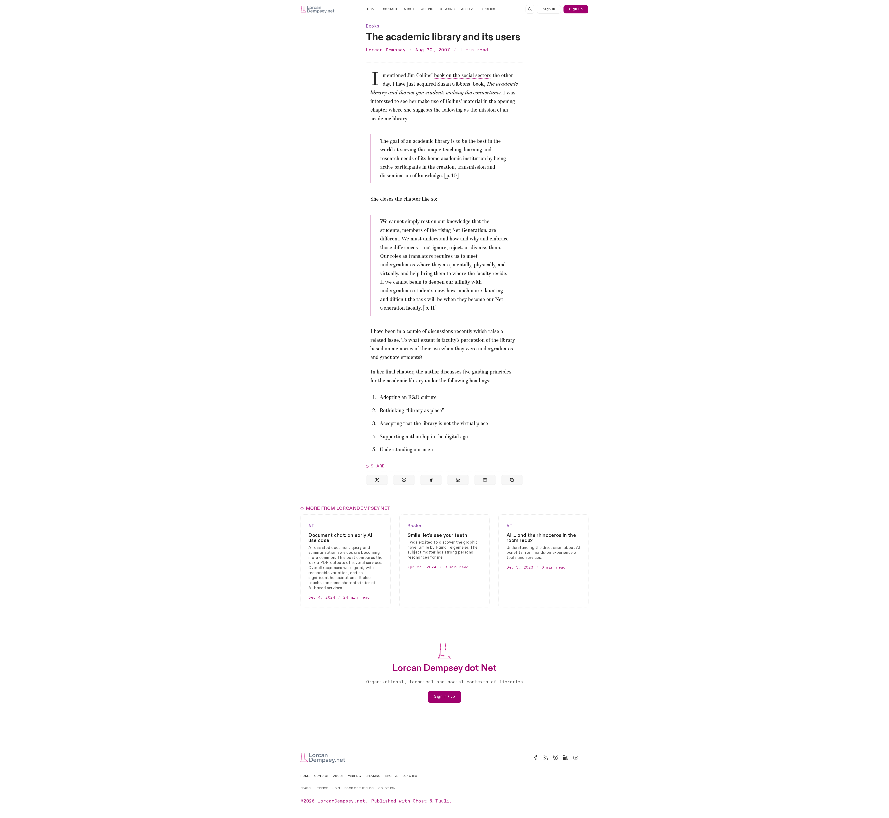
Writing (427, 9)
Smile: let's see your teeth (437, 535)
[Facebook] (535, 757)
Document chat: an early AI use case (340, 538)
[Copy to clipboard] (512, 480)
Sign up (576, 9)
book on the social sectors (462, 75)
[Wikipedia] (585, 757)
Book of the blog (359, 788)
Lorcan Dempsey (386, 50)
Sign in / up (444, 696)
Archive (467, 9)
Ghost (420, 801)
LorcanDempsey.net (341, 801)
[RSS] (545, 757)
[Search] (530, 9)
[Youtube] (576, 757)
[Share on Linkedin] (458, 480)
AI (311, 526)
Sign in (549, 9)
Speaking (447, 9)
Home (371, 9)
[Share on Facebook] (431, 480)
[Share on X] (377, 480)
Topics (322, 788)
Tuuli (442, 801)
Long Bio (488, 9)
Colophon (386, 788)
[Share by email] (485, 480)
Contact (390, 9)
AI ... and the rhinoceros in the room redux (541, 538)
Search (307, 788)
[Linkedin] (566, 757)
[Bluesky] (555, 757)
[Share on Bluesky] (404, 480)
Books (373, 26)
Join (336, 788)
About (409, 9)
